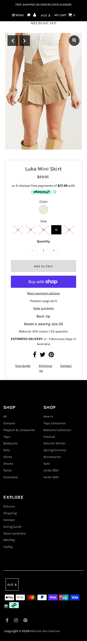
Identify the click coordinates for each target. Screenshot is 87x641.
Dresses (9, 423)
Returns (9, 506)
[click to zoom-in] (74, 40)
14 (69, 229)
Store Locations (14, 533)
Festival (49, 437)
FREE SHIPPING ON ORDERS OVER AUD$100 (43, 4)
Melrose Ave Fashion (45, 631)
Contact (9, 520)
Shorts (8, 463)
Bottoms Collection (57, 430)
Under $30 (51, 477)
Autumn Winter (55, 443)
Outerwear (10, 477)
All (5, 416)
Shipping (45, 365)
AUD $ (46, 15)
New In (48, 416)
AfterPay (9, 540)
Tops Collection (55, 423)
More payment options (43, 293)
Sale (47, 463)
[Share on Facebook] (34, 356)
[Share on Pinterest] (51, 356)
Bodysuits (10, 443)
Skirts (7, 457)
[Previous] (12, 40)
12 (56, 229)
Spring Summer (55, 450)
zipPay (8, 546)
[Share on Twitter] (42, 356)
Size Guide (22, 365)
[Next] (24, 40)
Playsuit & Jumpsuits (19, 430)
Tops (6, 437)
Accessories (52, 457)
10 (43, 229)
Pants (7, 470)
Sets (6, 450)
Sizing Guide (12, 526)
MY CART (64, 15)
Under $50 (51, 470)
